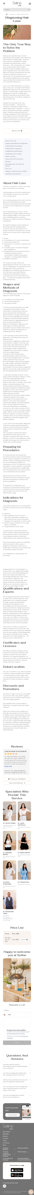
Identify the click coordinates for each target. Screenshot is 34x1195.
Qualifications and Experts (13, 151)
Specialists (6, 1134)
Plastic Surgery (22, 1151)
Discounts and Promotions (14, 159)
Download (12, 1115)
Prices (4, 1140)
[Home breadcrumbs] (7, 14)
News (4, 1145)
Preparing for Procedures (13, 146)
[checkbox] (4, 1031)
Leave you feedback (18, 779)
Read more (8, 766)
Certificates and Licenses (13, 154)
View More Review (16, 783)
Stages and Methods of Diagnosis (16, 143)
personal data (11, 1033)
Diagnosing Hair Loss (19, 773)
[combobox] (15, 9)
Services (5, 1136)
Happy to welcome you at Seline (16, 171)
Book (23, 939)
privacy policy (20, 1033)
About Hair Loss (10, 141)
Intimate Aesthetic (23, 1148)
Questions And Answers (13, 174)
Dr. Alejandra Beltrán (18, 771)
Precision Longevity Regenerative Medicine (7, 1154)
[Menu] (4, 3)
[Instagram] (30, 4)
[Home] (16, 3)
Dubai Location (10, 156)
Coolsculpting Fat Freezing (8, 1159)
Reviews (8, 161)
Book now (16, 131)
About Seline (6, 1131)
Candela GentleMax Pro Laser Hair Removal (24, 1159)
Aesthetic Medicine (5, 1148)
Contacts (5, 1138)
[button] (5, 1014)
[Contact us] (31, 1192)
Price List (8, 168)
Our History (6, 1143)
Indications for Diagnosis (13, 148)
